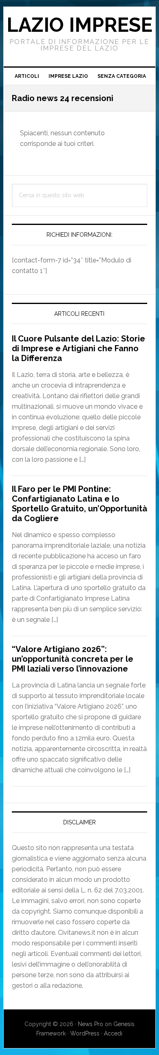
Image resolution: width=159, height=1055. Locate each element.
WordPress (84, 1033)
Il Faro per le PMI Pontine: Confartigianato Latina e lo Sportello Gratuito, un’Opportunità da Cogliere (79, 503)
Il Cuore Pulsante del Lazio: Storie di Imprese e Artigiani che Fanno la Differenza (78, 348)
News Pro (90, 1024)
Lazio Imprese (79, 24)
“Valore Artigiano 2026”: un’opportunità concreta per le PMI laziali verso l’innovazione (72, 659)
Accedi (113, 1033)
